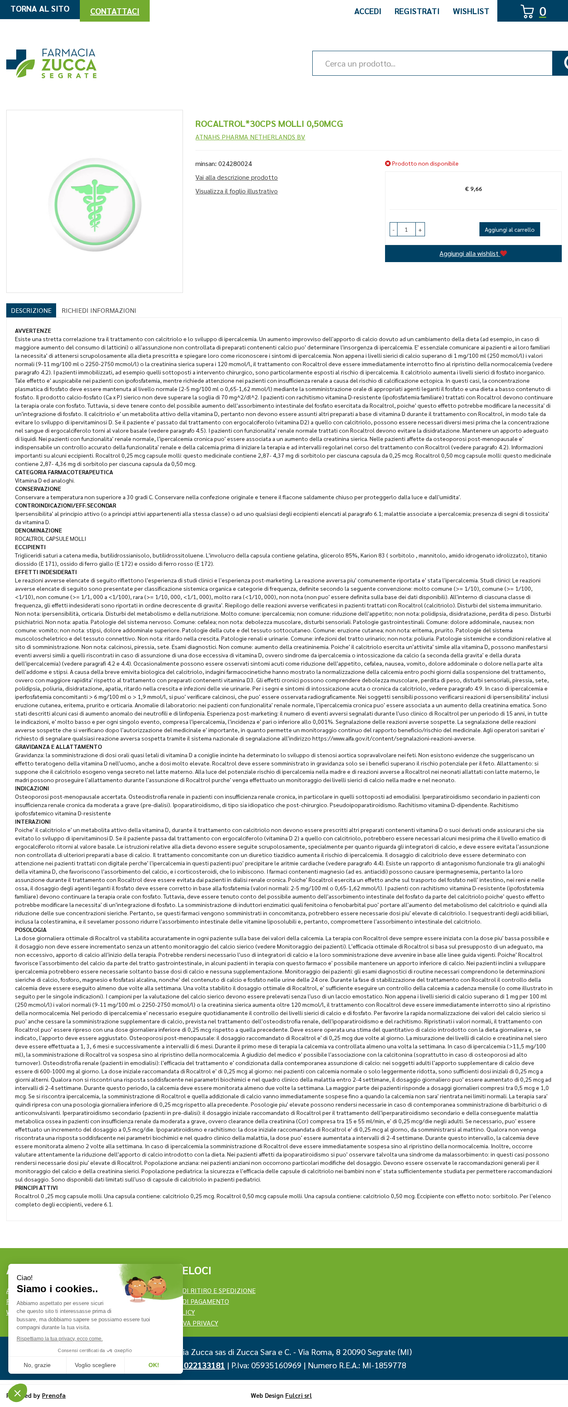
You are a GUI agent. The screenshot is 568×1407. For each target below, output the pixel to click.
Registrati (417, 10)
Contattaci (114, 10)
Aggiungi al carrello (510, 229)
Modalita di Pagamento (188, 1301)
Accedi (367, 10)
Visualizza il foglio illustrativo (236, 190)
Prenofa (54, 1395)
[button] (394, 229)
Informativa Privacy (183, 1322)
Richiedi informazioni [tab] (99, 310)
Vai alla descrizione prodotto (236, 177)
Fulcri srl (298, 1395)
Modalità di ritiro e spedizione (202, 1290)
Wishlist (471, 10)
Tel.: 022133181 (195, 1365)
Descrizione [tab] (31, 310)
